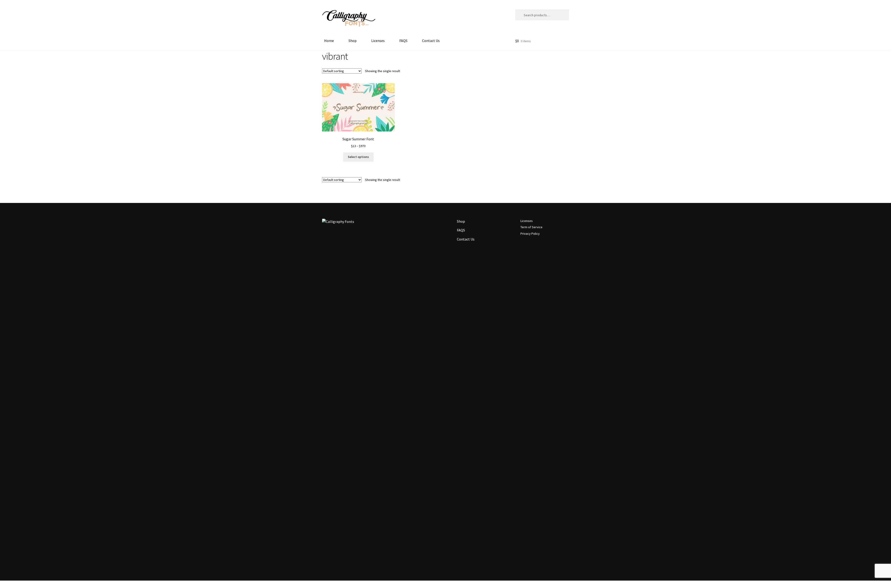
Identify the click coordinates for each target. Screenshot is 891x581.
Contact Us (431, 40)
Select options (358, 157)
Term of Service (531, 227)
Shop (353, 40)
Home (329, 40)
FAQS (403, 40)
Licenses (378, 40)
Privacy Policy (530, 233)
